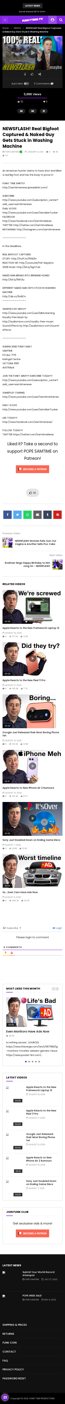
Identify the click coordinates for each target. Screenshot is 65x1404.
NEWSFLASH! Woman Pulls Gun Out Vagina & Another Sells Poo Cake (35, 542)
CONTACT (9, 1352)
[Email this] (37, 515)
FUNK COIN (9, 1343)
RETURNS (8, 1334)
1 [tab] (26, 1061)
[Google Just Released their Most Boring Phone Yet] (14, 1141)
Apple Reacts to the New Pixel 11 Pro (24, 680)
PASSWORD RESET (14, 1378)
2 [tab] (29, 1061)
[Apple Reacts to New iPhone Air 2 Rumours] (14, 1165)
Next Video (56, 555)
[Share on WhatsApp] (27, 515)
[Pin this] (57, 515)
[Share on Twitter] (17, 515)
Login (58, 928)
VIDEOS (17, 28)
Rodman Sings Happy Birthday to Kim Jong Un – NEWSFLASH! (27, 564)
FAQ (5, 1361)
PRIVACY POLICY (13, 1369)
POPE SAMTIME (12, 151)
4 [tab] (36, 1061)
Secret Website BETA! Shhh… (32, 11)
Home (5, 28)
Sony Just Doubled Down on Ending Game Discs (31, 840)
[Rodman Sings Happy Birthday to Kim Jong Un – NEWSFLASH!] (57, 565)
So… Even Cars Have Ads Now (20, 892)
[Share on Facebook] (7, 515)
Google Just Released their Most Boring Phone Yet (30, 734)
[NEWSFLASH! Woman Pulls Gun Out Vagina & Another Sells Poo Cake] (7, 543)
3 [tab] (32, 1061)
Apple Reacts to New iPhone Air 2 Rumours (28, 788)
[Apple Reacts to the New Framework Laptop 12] (14, 1094)
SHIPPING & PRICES (14, 1325)
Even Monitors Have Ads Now (27, 1031)
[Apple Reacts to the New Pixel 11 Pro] (14, 1118)
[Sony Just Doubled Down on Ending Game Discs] (14, 1188)
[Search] (61, 20)
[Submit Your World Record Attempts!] (10, 1279)
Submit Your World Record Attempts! (38, 1273)
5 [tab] (39, 1061)
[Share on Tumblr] (47, 515)
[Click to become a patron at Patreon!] (32, 474)
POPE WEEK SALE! (32, 1295)
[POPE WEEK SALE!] (10, 1303)
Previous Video (11, 533)
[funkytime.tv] (32, 19)
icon (32, 606)
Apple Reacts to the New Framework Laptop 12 (30, 628)
